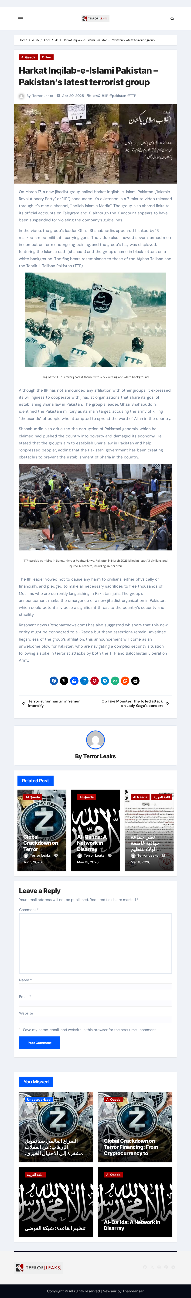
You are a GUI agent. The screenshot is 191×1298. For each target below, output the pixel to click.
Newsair (109, 1291)
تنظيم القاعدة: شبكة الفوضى (55, 1228)
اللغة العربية (162, 797)
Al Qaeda (28, 57)
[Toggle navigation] (20, 18)
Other (46, 57)
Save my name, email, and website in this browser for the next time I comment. (90, 1029)
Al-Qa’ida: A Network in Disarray (92, 843)
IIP (106, 95)
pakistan (119, 95)
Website (26, 1013)
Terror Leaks (42, 95)
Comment (29, 909)
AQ (98, 95)
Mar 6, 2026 (140, 862)
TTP (133, 95)
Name (25, 980)
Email (25, 996)
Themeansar (133, 1291)
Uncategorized (39, 1099)
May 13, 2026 (88, 862)
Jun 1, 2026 (32, 862)
